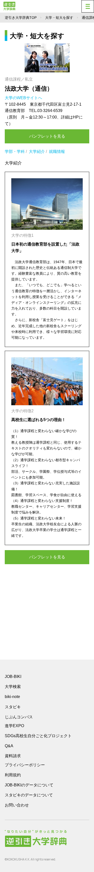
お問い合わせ (17, 805)
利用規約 (13, 775)
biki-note (12, 696)
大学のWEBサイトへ (24, 98)
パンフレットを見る (47, 136)
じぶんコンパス (19, 717)
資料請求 (13, 756)
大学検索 (13, 686)
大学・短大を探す (59, 18)
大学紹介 (37, 151)
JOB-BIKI (13, 676)
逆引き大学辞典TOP (21, 18)
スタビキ (13, 707)
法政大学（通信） (29, 88)
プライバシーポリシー (25, 765)
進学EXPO (14, 726)
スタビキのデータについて (29, 795)
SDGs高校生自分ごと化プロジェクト (38, 736)
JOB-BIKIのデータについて (29, 785)
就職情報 (57, 151)
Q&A (9, 746)
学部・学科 (15, 151)
